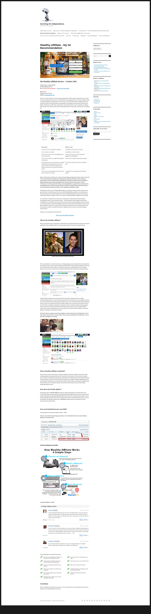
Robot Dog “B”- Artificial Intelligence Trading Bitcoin (65, 30)
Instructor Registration (104, 35)
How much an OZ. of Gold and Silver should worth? (52, 35)
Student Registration (92, 35)
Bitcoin (95, 111)
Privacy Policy (75, 35)
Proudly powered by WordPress (58, 600)
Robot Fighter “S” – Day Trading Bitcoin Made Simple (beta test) (94, 30)
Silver (95, 117)
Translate (100, 49)
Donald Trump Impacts (103, 90)
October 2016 (96, 103)
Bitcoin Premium (97, 112)
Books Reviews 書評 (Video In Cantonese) (80, 33)
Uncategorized (97, 119)
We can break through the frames (100, 67)
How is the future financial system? (101, 64)
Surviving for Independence (52, 24)
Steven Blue (96, 83)
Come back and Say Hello (99, 66)
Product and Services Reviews (48, 33)
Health (95, 115)
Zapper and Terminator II (63, 33)
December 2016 (97, 100)
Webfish (97, 135)
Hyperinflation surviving (45, 30)
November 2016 (97, 101)
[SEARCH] (110, 56)
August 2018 (96, 99)
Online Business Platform (99, 116)
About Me (68, 35)
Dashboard (83, 35)
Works (95, 120)
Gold (95, 114)
